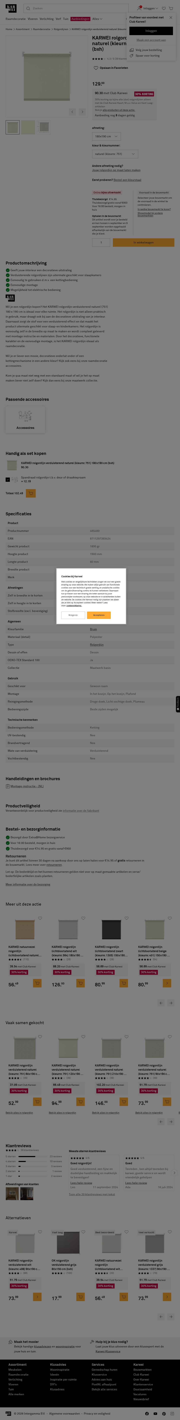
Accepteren (99, 615)
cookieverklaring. (74, 606)
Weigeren (73, 615)
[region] (91, 596)
